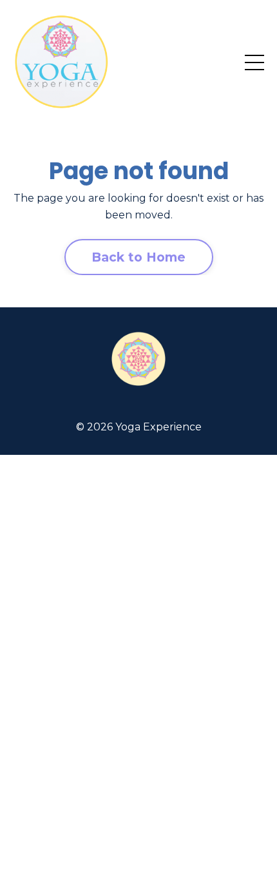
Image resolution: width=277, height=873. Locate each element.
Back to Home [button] (138, 257)
